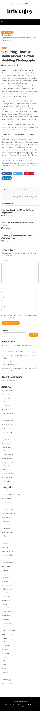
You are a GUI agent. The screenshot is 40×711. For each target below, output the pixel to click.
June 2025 (6, 439)
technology (7, 679)
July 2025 (6, 436)
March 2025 (7, 451)
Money (5, 604)
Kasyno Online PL (9, 585)
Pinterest (29, 174)
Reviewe (6, 653)
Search (4, 330)
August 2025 (7, 432)
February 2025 (8, 454)
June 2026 (6, 398)
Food (5, 574)
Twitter (18, 174)
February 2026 (8, 413)
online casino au (8, 634)
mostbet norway (8, 627)
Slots (5, 664)
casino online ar (8, 559)
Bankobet (6, 521)
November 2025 (8, 424)
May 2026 (6, 402)
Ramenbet (6, 645)
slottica (5, 668)
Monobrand (7, 612)
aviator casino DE (9, 513)
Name (4, 288)
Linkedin (7, 178)
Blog (4, 48)
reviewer (6, 657)
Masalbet (6, 596)
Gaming (6, 578)
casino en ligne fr (9, 551)
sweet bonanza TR (9, 676)
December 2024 (8, 462)
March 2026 (7, 409)
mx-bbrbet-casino (9, 630)
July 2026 (6, 394)
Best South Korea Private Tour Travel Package (17, 224)
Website (4, 306)
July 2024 (6, 481)
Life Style (6, 593)
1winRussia (7, 502)
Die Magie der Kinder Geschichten (17, 190)
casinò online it (8, 562)
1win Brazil (7, 491)
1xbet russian (7, 506)
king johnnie (7, 589)
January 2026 (7, 417)
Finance (6, 570)
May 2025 (6, 443)
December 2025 (8, 420)
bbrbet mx (6, 528)
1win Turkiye (7, 498)
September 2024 (8, 473)
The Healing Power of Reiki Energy (22, 196)
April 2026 (7, 405)
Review (5, 649)
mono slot (6, 608)
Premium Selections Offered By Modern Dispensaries (18, 211)
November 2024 (8, 466)
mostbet (6, 619)
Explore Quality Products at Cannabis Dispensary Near (17, 236)
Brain (5, 540)
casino (5, 547)
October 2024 (8, 470)
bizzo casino (7, 532)
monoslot (6, 615)
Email (4, 297)
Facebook (7, 174)
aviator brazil (8, 510)
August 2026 (7, 390)
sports (5, 672)
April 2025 (6, 447)
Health (5, 581)
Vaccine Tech (7, 683)
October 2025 (7, 428)
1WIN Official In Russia (11, 494)
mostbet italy (7, 623)
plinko (5, 642)
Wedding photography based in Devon (22, 165)
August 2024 (7, 477)
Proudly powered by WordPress (15, 704)
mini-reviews (7, 600)
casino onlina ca (8, 555)
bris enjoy (20, 11)
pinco (5, 638)
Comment (5, 260)
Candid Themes (23, 707)
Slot (4, 661)
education (6, 566)
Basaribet (6, 525)
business (6, 544)
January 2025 (7, 458)
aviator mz (7, 517)
